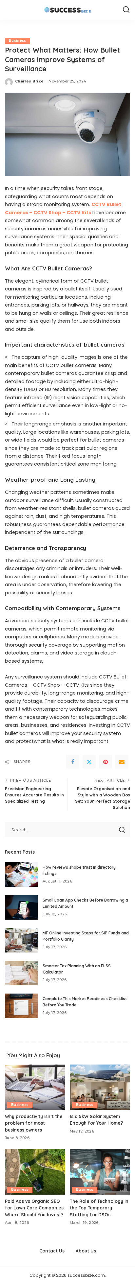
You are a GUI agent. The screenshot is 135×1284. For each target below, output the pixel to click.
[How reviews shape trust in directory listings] (21, 874)
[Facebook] (72, 761)
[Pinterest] (105, 761)
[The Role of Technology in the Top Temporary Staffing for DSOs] (100, 1172)
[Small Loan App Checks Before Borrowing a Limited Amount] (21, 907)
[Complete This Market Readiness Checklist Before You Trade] (21, 1006)
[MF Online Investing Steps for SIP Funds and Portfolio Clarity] (21, 940)
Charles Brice (29, 81)
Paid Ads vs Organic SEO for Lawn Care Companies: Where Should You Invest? (35, 1207)
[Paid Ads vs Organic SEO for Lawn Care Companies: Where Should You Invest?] (35, 1172)
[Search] (126, 10)
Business (17, 40)
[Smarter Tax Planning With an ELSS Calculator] (21, 973)
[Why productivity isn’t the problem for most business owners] (35, 1087)
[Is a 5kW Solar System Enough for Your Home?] (100, 1087)
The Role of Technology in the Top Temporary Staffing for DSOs (99, 1207)
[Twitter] (89, 761)
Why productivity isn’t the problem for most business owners (34, 1123)
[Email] (121, 761)
